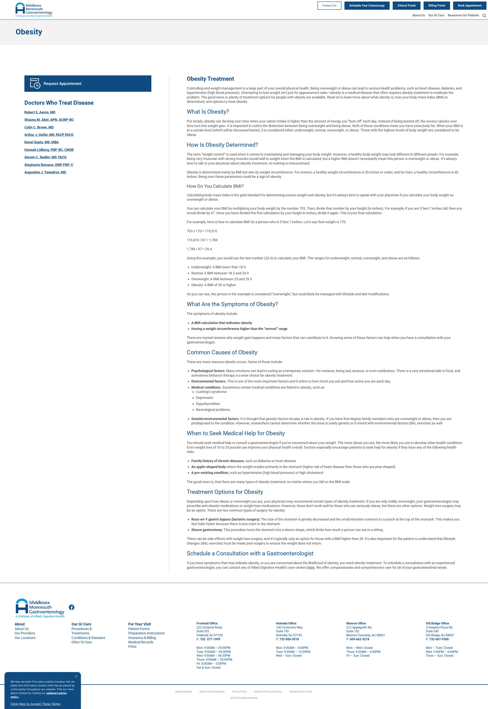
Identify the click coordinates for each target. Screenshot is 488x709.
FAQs (132, 646)
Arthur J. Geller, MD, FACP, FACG (48, 135)
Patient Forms (139, 629)
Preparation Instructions (146, 633)
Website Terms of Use (301, 691)
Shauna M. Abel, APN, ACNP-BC (49, 120)
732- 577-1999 (210, 639)
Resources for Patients (463, 15)
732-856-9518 (289, 639)
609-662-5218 (359, 639)
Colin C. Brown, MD (39, 127)
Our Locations (25, 638)
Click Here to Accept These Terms (35, 704)
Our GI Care (436, 15)
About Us (418, 15)
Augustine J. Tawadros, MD (45, 172)
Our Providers (25, 633)
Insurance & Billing (142, 638)
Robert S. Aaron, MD (39, 112)
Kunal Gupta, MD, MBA (41, 142)
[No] (76, 676)
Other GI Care (81, 642)
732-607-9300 (439, 639)
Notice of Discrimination (212, 691)
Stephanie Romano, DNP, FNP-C (48, 165)
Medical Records (140, 642)
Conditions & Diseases (88, 638)
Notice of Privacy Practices (268, 691)
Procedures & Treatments (81, 631)
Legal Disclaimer (183, 691)
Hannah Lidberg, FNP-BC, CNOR (49, 150)
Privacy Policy (239, 691)
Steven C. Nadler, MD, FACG (45, 157)
